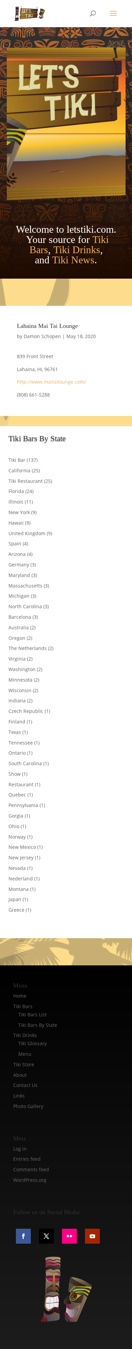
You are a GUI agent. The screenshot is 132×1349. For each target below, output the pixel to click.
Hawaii (16, 523)
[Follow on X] (46, 1236)
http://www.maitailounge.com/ (51, 382)
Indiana (17, 700)
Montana (18, 889)
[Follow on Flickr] (69, 1236)
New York (19, 512)
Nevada (17, 868)
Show (14, 774)
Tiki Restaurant (25, 481)
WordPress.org (29, 1180)
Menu (24, 1054)
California (19, 470)
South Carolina (25, 763)
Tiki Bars (22, 1006)
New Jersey (21, 857)
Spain (14, 543)
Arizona (17, 554)
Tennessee (20, 742)
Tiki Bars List (32, 1014)
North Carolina (25, 606)
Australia (18, 627)
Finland (16, 721)
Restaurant (21, 784)
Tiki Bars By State (37, 1025)
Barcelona (19, 617)
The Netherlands (27, 648)
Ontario (17, 753)
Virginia (17, 658)
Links (19, 1095)
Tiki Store (23, 1064)
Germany (18, 564)
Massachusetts (25, 585)
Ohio (13, 826)
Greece (16, 910)
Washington (22, 669)
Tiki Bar (16, 460)
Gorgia (15, 815)
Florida (16, 491)
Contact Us (25, 1085)
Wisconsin (19, 690)
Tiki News (73, 259)
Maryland (19, 575)
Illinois (15, 501)
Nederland (20, 878)
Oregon (16, 638)
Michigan (18, 596)
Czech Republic (25, 711)
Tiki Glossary (32, 1043)
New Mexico (22, 847)
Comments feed (31, 1169)
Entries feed (27, 1159)
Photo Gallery (28, 1106)
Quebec (17, 794)
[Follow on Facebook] (23, 1236)
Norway (17, 837)
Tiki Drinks (76, 249)
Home (19, 996)
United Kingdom (26, 533)
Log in (20, 1148)
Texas (14, 732)
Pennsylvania (23, 805)
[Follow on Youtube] (92, 1236)
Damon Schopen (42, 336)
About (20, 1075)
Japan (14, 899)
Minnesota (20, 680)
